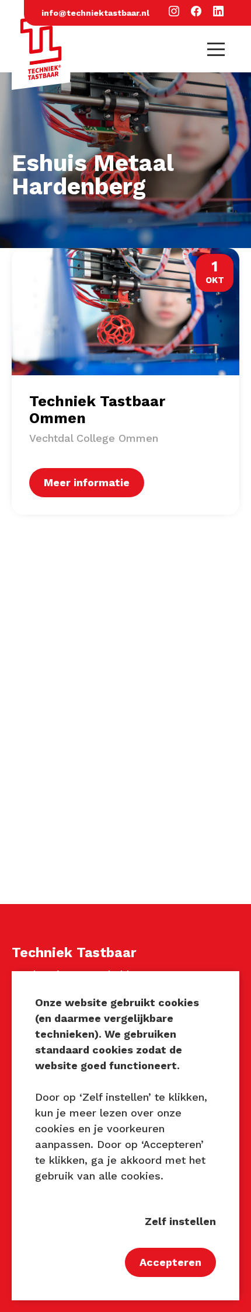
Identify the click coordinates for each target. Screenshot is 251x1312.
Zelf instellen (180, 1221)
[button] (174, 12)
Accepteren (170, 1262)
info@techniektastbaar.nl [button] (95, 13)
